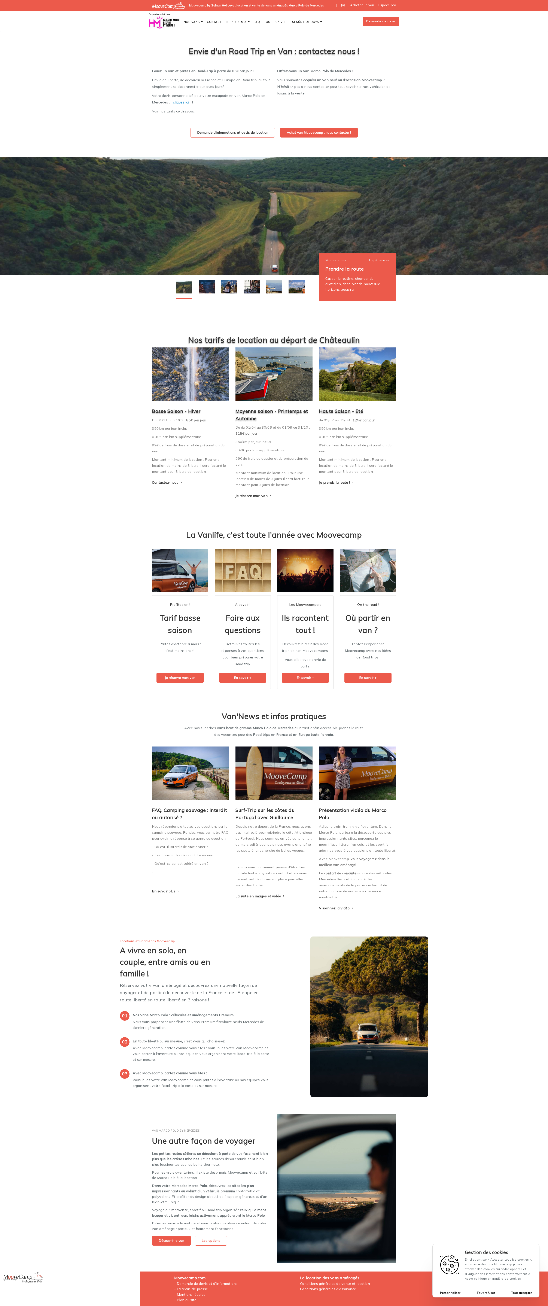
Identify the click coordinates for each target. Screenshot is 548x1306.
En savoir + (243, 678)
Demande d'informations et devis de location (232, 132)
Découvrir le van (171, 1241)
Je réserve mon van (252, 496)
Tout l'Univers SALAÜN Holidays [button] (291, 22)
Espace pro (387, 5)
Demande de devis (381, 21)
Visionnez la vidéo (335, 908)
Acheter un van (362, 5)
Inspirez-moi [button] (236, 22)
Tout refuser (486, 1293)
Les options (211, 1241)
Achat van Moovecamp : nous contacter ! (319, 132)
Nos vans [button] (192, 22)
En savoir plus (164, 891)
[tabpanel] (274, 216)
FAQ (257, 22)
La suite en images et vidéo (258, 896)
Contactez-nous (165, 482)
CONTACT (214, 22)
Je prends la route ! (335, 482)
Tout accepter (521, 1293)
